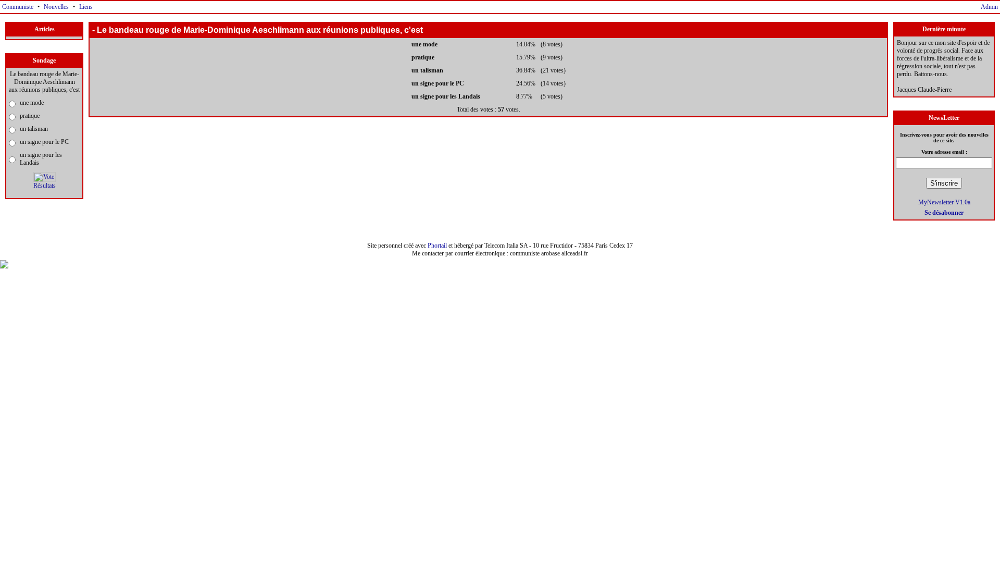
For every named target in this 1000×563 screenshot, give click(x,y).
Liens (86, 6)
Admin (989, 6)
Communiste (17, 6)
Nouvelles (56, 6)
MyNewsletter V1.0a (944, 202)
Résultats (44, 185)
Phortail (437, 245)
